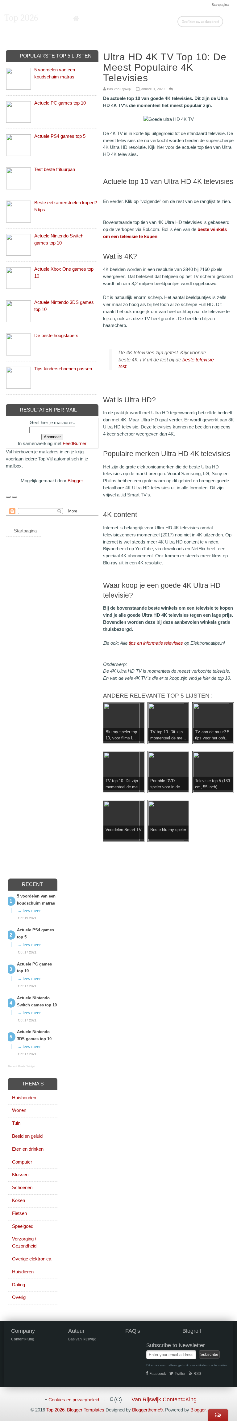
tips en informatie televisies (156, 643)
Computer (22, 1161)
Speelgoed (22, 1226)
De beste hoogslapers (56, 335)
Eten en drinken (28, 1149)
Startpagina (220, 4)
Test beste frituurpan (54, 169)
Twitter (180, 1373)
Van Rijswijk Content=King (164, 1399)
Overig (19, 1297)
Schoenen (22, 1187)
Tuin (16, 1123)
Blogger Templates (85, 1409)
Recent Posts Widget (21, 1066)
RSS (197, 1373)
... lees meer (29, 910)
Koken (18, 1200)
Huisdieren (23, 1271)
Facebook (157, 1373)
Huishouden (24, 1097)
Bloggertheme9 (147, 1409)
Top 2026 (21, 17)
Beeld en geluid (27, 1136)
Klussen (20, 1174)
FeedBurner (74, 443)
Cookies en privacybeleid (73, 1399)
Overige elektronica (31, 1258)
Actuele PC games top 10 (60, 102)
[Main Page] (76, 18)
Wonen (19, 1110)
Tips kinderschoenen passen (63, 368)
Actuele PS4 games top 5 (59, 136)
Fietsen (19, 1213)
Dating (18, 1284)
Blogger (75, 480)
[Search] (228, 21)
